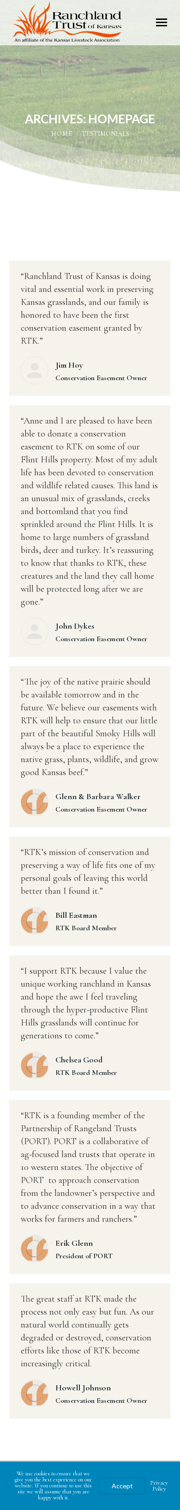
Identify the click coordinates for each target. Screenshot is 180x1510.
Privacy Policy (159, 1485)
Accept (122, 1486)
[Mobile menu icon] (161, 22)
